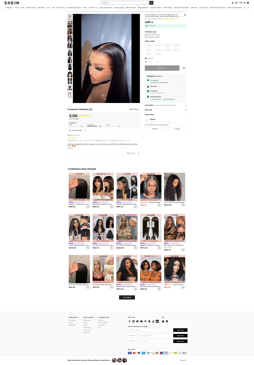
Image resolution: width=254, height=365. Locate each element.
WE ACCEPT (131, 349)
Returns (85, 322)
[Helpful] (128, 153)
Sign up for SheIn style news (138, 326)
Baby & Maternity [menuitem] (143, 7)
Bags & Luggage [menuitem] (119, 7)
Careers (70, 322)
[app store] (163, 322)
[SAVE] (184, 68)
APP (163, 317)
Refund (85, 325)
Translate (70, 148)
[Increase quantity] (157, 62)
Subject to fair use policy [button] (157, 93)
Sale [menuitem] (22, 7)
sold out (162, 68)
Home (69, 11)
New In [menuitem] (17, 7)
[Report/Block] (139, 153)
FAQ (99, 327)
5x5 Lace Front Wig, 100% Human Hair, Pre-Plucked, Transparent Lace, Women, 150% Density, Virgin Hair (79, 284)
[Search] (151, 3)
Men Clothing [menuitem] (61, 7)
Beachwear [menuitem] (41, 7)
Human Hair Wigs (95, 11)
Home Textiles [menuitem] (167, 7)
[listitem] (79, 192)
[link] (236, 2)
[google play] (166, 322)
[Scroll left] (246, 7)
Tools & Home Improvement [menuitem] (217, 7)
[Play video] (106, 58)
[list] (144, 321)
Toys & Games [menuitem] (203, 7)
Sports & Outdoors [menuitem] (155, 7)
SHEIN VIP (86, 332)
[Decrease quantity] (150, 62)
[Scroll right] (248, 7)
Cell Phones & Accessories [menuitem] (181, 7)
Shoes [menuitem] (85, 7)
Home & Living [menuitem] (93, 7)
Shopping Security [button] (155, 96)
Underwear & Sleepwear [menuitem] (74, 7)
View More (127, 297)
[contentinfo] (158, 353)
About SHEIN (72, 320)
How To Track (87, 329)
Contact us (101, 320)
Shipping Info (86, 320)
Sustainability (72, 325)
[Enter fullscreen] (138, 101)
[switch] (85, 130)
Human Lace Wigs (106, 11)
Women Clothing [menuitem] (31, 7)
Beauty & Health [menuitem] (131, 7)
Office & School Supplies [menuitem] (235, 7)
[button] (244, 3)
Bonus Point (101, 325)
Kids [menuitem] (53, 7)
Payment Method (102, 322)
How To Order (87, 327)
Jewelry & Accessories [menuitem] (105, 7)
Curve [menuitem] (48, 7)
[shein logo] (11, 3)
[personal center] (232, 3)
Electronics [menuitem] (194, 7)
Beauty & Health (76, 11)
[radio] (152, 36)
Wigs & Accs (85, 11)
